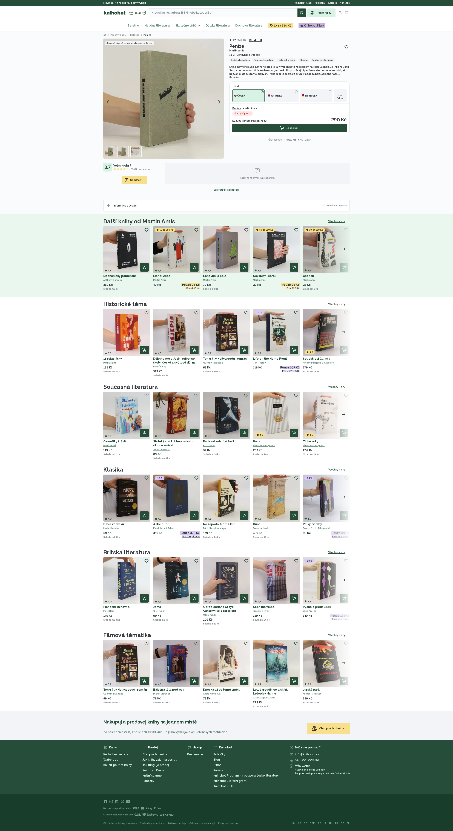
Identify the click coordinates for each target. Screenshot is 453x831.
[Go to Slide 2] (123, 151)
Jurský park (311, 689)
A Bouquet (161, 524)
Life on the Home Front (270, 358)
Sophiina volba (263, 607)
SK (293, 823)
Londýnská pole (214, 276)
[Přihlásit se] (340, 13)
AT (299, 823)
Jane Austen (309, 611)
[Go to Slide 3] (136, 151)
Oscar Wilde (210, 615)
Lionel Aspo (162, 276)
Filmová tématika (127, 635)
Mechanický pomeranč (119, 276)
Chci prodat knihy (154, 754)
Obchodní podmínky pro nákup (120, 823)
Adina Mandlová (211, 694)
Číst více (234, 77)
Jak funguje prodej (155, 765)
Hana (256, 441)
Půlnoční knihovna (116, 607)
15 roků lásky (112, 358)
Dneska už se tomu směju (221, 689)
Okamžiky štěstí (114, 441)
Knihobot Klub (223, 786)
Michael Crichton (312, 694)
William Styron (261, 611)
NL (330, 823)
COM (312, 823)
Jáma (157, 607)
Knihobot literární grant (229, 781)
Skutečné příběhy (187, 25)
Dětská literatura (218, 25)
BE (342, 823)
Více (340, 98)
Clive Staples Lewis (264, 697)
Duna (256, 524)
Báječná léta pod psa (168, 689)
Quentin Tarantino (213, 363)
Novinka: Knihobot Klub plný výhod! (125, 2)
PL (348, 823)
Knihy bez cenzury (228, 823)
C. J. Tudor (159, 611)
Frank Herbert (260, 528)
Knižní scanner (152, 775)
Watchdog (110, 759)
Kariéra (218, 770)
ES (319, 823)
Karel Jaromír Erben (163, 528)
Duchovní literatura (249, 25)
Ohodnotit (255, 40)
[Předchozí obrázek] (108, 102)
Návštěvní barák (264, 276)
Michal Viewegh (161, 694)
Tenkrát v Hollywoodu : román (225, 358)
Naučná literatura (157, 25)
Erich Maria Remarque (214, 528)
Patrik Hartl (109, 363)
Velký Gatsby (312, 524)
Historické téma (125, 304)
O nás (217, 765)
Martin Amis (236, 50)
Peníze (236, 108)
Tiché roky (310, 441)
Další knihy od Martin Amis (139, 221)
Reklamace (195, 754)
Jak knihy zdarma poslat (159, 759)
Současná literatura (130, 386)
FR (336, 823)
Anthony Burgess (112, 280)
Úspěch (308, 276)
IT (325, 823)
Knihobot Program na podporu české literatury (246, 775)
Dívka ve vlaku (113, 524)
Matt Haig (108, 611)
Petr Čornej (159, 366)
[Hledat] (301, 12)
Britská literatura (126, 552)
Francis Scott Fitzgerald (316, 528)
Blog (216, 759)
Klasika (113, 469)
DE (305, 823)
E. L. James (209, 445)
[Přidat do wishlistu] (346, 46)
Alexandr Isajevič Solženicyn (318, 363)
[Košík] (346, 13)
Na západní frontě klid (219, 524)
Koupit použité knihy (117, 765)
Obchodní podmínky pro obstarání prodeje (163, 823)
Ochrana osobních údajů (202, 823)
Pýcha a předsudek (317, 607)
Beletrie (133, 25)
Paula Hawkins (111, 528)
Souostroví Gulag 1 (316, 358)
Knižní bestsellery (115, 754)
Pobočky (148, 781)
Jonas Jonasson (161, 449)
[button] (163, 99)
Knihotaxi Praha (153, 770)
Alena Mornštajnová (264, 445)
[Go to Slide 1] (110, 151)
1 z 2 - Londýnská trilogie (244, 54)
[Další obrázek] (219, 102)
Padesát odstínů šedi (218, 441)
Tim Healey (259, 363)
